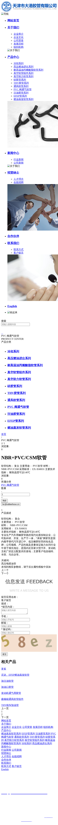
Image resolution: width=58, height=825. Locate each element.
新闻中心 (13, 153)
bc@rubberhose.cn (10, 504)
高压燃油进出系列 (23, 66)
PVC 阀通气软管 (23, 89)
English (12, 306)
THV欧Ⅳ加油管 (10, 705)
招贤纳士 (13, 172)
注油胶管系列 (21, 92)
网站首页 (13, 20)
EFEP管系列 (20, 96)
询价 (4, 501)
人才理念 (19, 179)
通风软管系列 (21, 86)
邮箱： (5, 622)
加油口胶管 (7, 687)
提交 (4, 654)
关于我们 (13, 27)
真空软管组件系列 (23, 73)
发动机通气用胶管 (11, 693)
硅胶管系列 (20, 79)
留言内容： (8, 606)
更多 (3, 668)
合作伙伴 (13, 236)
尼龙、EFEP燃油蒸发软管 (15, 675)
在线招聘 (19, 182)
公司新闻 (19, 162)
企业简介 (19, 34)
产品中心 (13, 57)
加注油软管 (7, 681)
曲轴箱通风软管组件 (12, 699)
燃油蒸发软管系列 (23, 99)
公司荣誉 (19, 40)
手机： (5, 616)
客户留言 (19, 252)
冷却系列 (19, 63)
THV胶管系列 (21, 83)
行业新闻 (19, 159)
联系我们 (13, 243)
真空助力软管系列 (23, 76)
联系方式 (19, 249)
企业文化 (19, 37)
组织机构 (19, 47)
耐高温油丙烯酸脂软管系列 (28, 70)
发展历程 (19, 43)
